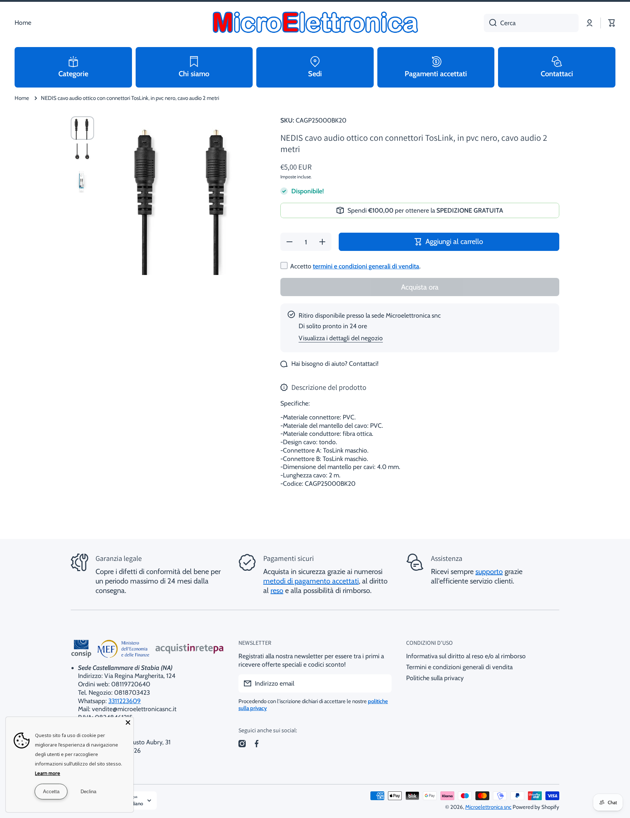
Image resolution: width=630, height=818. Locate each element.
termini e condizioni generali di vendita (366, 266)
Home (22, 98)
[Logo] (315, 23)
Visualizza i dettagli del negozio (341, 338)
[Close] (128, 722)
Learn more (47, 773)
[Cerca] (490, 23)
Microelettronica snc (488, 807)
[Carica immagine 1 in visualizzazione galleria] (82, 128)
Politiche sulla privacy (435, 678)
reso (277, 590)
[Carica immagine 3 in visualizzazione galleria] (82, 182)
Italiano (135, 803)
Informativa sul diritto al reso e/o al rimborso (466, 656)
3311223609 (124, 701)
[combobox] (531, 23)
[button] (611, 23)
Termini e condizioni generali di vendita (459, 667)
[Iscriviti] (382, 683)
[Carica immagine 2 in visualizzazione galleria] (82, 155)
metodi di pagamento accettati (311, 581)
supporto (489, 571)
